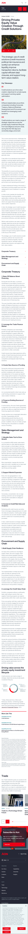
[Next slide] (7, 821)
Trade (3, 8)
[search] (22, 3)
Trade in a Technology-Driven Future (12, 811)
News (3, 877)
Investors (4, 874)
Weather (4, 890)
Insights (15, 874)
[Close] (25, 905)
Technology (4, 887)
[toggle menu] (25, 2)
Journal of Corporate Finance (10, 707)
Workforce (4, 893)
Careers (3, 871)
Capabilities (16, 869)
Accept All (6, 932)
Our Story (4, 869)
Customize (6, 928)
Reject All (21, 928)
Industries (15, 871)
